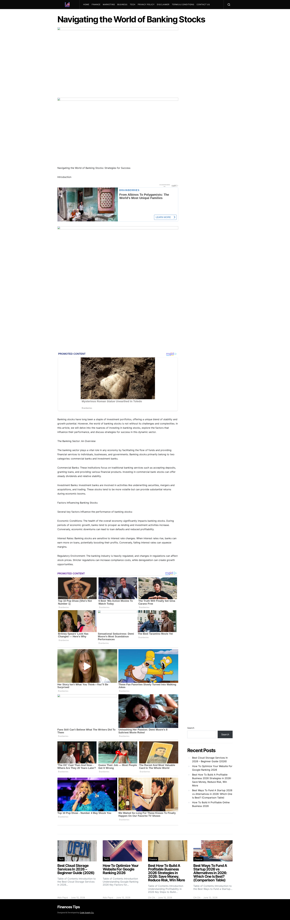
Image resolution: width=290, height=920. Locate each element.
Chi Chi (151, 897)
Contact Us (203, 4)
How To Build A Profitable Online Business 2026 (211, 804)
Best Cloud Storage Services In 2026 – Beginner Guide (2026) (210, 759)
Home (86, 4)
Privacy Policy (146, 4)
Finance (96, 4)
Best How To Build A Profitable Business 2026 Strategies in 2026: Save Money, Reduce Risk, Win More (211, 780)
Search (190, 728)
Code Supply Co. (87, 912)
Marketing (109, 4)
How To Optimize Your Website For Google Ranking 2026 (212, 768)
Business (122, 4)
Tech (132, 4)
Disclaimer (163, 4)
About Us (89, 13)
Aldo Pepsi (62, 897)
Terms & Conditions (183, 4)
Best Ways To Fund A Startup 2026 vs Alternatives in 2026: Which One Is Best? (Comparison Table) (212, 794)
